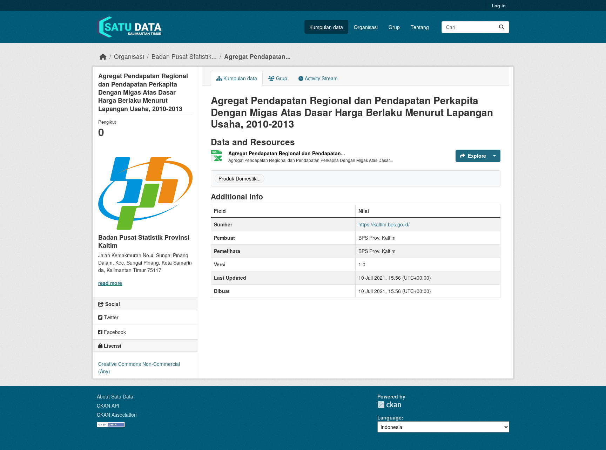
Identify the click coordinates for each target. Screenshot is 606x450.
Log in (499, 5)
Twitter (110, 317)
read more (110, 282)
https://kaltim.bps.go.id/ (384, 224)
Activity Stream (320, 78)
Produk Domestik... (239, 178)
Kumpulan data (326, 26)
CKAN (389, 404)
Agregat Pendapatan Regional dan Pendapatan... (286, 153)
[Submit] (501, 27)
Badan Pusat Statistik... (184, 56)
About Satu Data (115, 396)
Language (389, 417)
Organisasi (366, 26)
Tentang (420, 26)
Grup (394, 26)
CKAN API (108, 405)
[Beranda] (103, 56)
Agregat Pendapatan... (257, 56)
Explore (477, 155)
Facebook (114, 331)
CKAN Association (117, 414)
